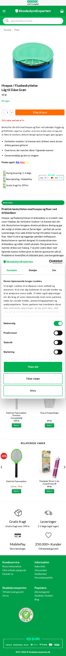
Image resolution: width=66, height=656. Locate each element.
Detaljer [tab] (33, 270)
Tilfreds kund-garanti (13, 591)
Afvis (33, 390)
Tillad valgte (33, 378)
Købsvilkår (40, 566)
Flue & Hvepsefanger (49, 413)
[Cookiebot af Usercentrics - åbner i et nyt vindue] (49, 262)
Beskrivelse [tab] (8, 202)
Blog (37, 599)
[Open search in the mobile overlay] (33, 21)
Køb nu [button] (16, 425)
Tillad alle (33, 367)
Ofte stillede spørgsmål (14, 570)
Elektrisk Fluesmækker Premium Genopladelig (16, 415)
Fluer (17, 29)
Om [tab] (54, 270)
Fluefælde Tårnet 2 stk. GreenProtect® (49, 482)
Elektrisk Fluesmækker (16, 481)
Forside (7, 29)
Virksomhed (41, 570)
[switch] (58, 332)
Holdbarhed (40, 574)
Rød (22, 162)
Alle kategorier (42, 591)
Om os (5, 595)
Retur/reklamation (11, 566)
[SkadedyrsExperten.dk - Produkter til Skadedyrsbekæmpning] (33, 11)
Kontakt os (7, 574)
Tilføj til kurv (40, 112)
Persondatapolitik (44, 577)
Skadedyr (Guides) (44, 595)
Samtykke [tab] (12, 270)
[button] (4, 11)
